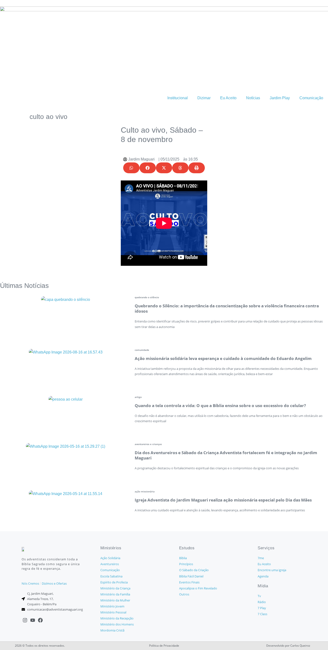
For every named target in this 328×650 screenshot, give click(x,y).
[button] (131, 167)
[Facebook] (40, 620)
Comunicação (311, 98)
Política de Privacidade (164, 646)
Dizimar (204, 98)
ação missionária (145, 491)
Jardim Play (280, 98)
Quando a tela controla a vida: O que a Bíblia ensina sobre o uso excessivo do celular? (220, 405)
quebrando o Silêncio (147, 297)
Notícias (253, 98)
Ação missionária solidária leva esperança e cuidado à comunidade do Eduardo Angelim (223, 358)
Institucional (177, 98)
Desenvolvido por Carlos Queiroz (288, 646)
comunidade (142, 350)
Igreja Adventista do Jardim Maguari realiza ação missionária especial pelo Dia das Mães (223, 500)
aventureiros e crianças (148, 444)
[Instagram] (25, 620)
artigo (138, 397)
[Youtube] (32, 620)
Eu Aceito (228, 98)
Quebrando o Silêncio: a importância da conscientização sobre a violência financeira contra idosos (227, 308)
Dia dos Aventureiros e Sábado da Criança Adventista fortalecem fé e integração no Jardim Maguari (226, 455)
